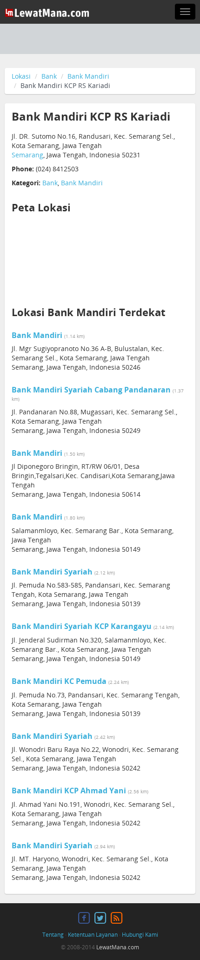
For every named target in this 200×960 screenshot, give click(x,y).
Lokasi (21, 76)
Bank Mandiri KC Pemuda (59, 681)
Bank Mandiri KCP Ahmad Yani (69, 790)
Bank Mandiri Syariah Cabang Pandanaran (91, 390)
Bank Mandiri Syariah (52, 572)
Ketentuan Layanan (93, 935)
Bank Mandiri (88, 76)
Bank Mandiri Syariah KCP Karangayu (82, 626)
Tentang (53, 935)
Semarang (27, 154)
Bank (49, 76)
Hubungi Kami (140, 935)
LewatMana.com (117, 947)
